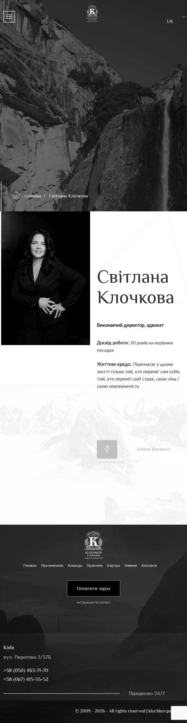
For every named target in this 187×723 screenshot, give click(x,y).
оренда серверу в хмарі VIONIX (36, 711)
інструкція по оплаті (93, 602)
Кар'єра (113, 566)
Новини (131, 566)
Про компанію (52, 566)
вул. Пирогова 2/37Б (27, 657)
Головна (33, 195)
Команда (75, 566)
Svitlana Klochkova (153, 449)
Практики (95, 566)
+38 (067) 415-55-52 (25, 679)
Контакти (149, 566)
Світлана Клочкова (68, 195)
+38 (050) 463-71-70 (25, 670)
